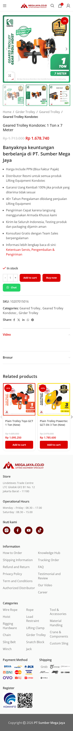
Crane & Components (59, 634)
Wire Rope (10, 610)
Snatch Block (35, 642)
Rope (30, 610)
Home (7, 112)
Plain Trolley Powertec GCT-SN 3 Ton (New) (54, 423)
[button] (6, 49)
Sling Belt (9, 642)
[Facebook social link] (14, 320)
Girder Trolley (25, 112)
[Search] (52, 5)
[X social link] (18, 320)
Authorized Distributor (19, 588)
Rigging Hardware (10, 626)
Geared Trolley (49, 112)
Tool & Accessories (58, 612)
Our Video (45, 585)
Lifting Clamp (35, 628)
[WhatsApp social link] (28, 320)
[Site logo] (34, 5)
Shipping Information (18, 560)
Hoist (6, 617)
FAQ (41, 567)
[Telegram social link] (32, 320)
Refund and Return (16, 567)
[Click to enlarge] (10, 76)
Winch (7, 649)
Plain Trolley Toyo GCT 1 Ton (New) (19, 423)
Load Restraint (32, 619)
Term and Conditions (18, 581)
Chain (7, 635)
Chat (14, 287)
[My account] (68, 5)
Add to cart (30, 277)
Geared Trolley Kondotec (20, 117)
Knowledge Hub (49, 553)
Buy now (51, 277)
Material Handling (56, 623)
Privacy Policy (12, 574)
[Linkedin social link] (23, 320)
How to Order (12, 553)
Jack (29, 649)
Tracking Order (48, 560)
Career (43, 592)
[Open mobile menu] (4, 5)
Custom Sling (59, 643)
